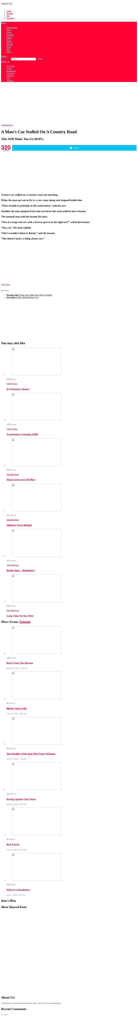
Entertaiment (11, 27)
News (8, 32)
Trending (10, 18)
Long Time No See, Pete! (20, 615)
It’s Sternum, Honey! (18, 389)
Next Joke (6, 284)
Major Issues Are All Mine (20, 479)
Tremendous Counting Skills (22, 434)
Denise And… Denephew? (20, 570)
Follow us (5, 61)
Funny (9, 37)
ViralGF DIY (7, 3)
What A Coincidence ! (18, 889)
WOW (9, 42)
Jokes (8, 52)
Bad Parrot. (13, 844)
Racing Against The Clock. (21, 799)
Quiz (8, 30)
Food (8, 47)
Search (4, 56)
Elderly (9, 384)
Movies (9, 44)
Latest (9, 11)
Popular (9, 13)
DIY (8, 49)
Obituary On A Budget (19, 525)
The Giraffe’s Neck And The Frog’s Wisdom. (31, 753)
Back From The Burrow (19, 663)
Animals (10, 35)
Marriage (15, 474)
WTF (8, 39)
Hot (8, 16)
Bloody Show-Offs (16, 708)
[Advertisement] (69, 103)
